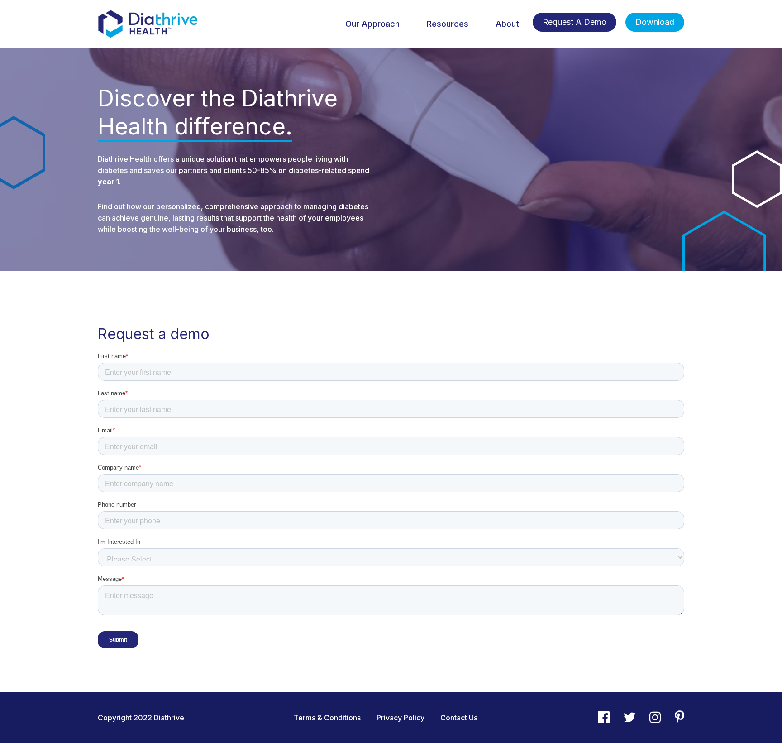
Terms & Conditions (327, 717)
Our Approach (372, 24)
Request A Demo (574, 22)
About (507, 24)
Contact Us (458, 717)
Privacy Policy (400, 717)
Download (654, 22)
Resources (447, 24)
